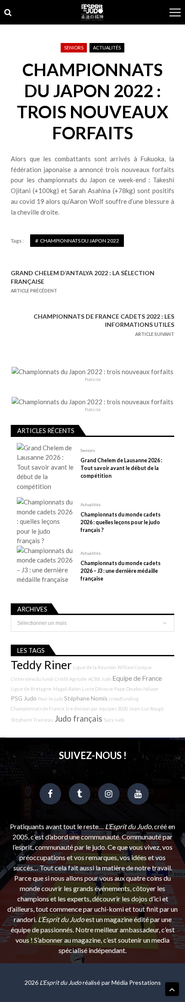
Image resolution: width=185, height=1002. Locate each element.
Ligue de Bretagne (31, 689)
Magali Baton (67, 689)
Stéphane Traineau (32, 719)
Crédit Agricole (71, 679)
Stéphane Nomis (86, 698)
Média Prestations (136, 982)
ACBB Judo (99, 679)
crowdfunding (124, 698)
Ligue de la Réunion (94, 667)
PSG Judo (24, 698)
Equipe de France (137, 678)
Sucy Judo (114, 719)
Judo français (78, 718)
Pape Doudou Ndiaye (136, 689)
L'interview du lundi (32, 679)
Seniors (73, 47)
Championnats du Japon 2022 (79, 240)
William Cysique (134, 667)
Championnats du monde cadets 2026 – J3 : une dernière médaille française (120, 571)
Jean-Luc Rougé (146, 708)
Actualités (107, 47)
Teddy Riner (41, 665)
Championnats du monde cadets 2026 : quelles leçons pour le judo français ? (120, 522)
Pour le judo (50, 698)
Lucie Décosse (97, 689)
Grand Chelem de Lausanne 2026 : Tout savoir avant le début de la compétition (121, 468)
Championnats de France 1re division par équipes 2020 (69, 708)
